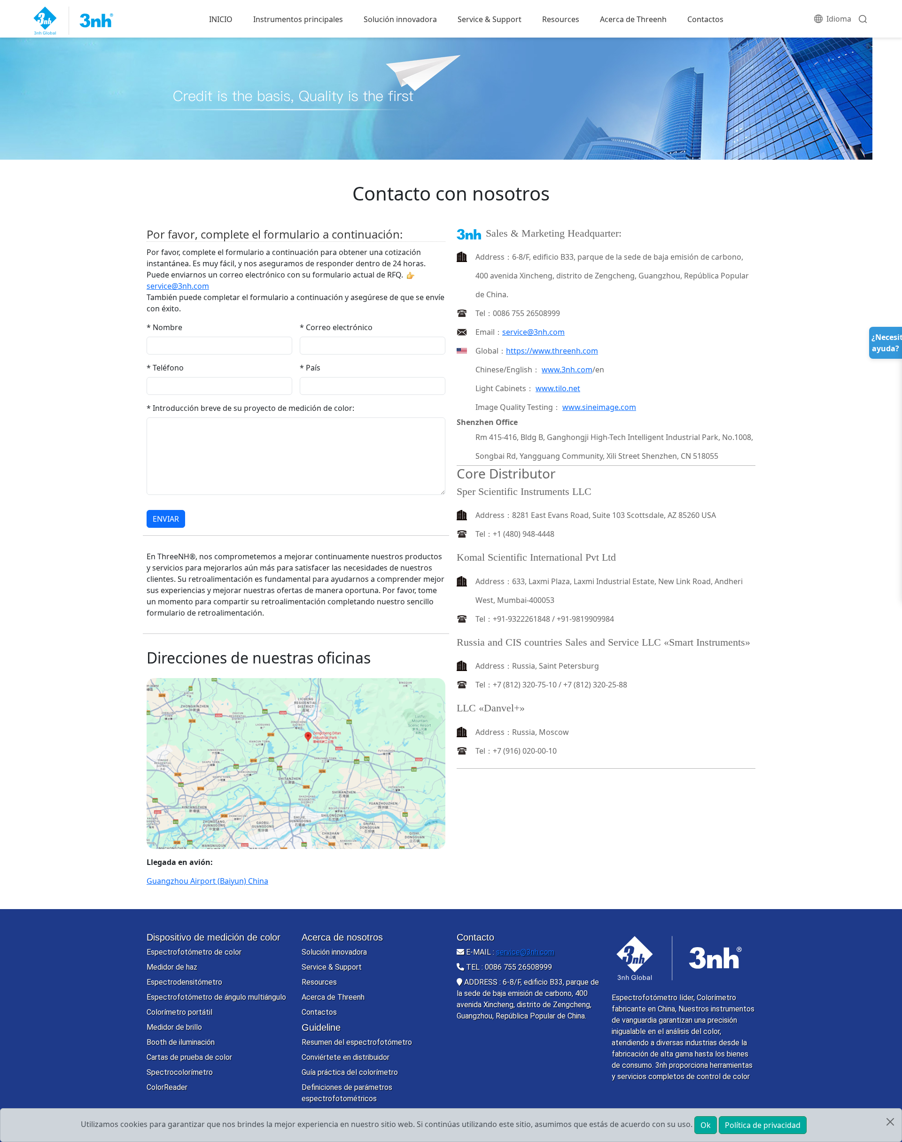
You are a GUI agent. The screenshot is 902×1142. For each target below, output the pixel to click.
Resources (560, 19)
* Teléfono (165, 368)
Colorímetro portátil (179, 1012)
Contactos (705, 19)
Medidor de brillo (174, 1027)
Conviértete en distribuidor (345, 1057)
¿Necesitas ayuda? (886, 343)
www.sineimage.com (599, 407)
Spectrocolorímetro (180, 1072)
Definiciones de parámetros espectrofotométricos (347, 1093)
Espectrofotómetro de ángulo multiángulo (216, 997)
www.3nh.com (567, 369)
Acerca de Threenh (633, 19)
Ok (705, 1125)
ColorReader (167, 1087)
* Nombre (164, 327)
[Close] (890, 1122)
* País (310, 368)
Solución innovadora (400, 19)
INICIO (221, 19)
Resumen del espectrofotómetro (357, 1042)
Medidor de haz (172, 967)
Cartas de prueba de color (189, 1057)
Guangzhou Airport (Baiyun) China (207, 881)
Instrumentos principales (298, 19)
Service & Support (489, 19)
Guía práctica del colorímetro (350, 1072)
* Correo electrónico (336, 327)
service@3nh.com (533, 332)
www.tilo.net (558, 388)
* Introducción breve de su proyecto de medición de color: (250, 408)
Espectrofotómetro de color (194, 952)
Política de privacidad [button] (763, 1125)
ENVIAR (166, 519)
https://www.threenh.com (552, 351)
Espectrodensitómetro (184, 982)
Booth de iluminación (181, 1042)
